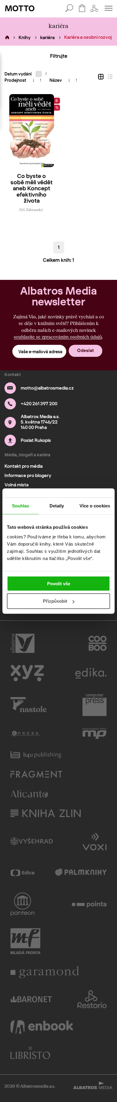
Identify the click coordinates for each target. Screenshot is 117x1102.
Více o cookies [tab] (95, 505)
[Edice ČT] (22, 872)
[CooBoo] (97, 643)
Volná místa (16, 485)
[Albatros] (22, 643)
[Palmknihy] (81, 872)
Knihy (25, 37)
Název (56, 80)
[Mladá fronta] (25, 941)
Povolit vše (58, 583)
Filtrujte (58, 56)
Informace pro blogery (27, 475)
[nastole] (28, 704)
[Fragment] (36, 774)
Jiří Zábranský (31, 209)
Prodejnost (15, 80)
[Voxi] (94, 841)
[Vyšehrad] (31, 841)
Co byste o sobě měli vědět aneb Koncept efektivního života (31, 188)
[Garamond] (45, 972)
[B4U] (35, 754)
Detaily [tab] (57, 505)
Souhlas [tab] (20, 505)
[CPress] (25, 733)
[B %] (32, 130)
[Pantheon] (22, 904)
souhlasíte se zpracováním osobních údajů (58, 336)
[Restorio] (92, 999)
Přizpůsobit (55, 601)
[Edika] (90, 673)
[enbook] (41, 1027)
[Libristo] (30, 1052)
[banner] (19, 8)
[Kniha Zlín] (45, 813)
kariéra (47, 37)
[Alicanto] (29, 794)
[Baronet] (31, 999)
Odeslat (85, 350)
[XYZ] (27, 673)
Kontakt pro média (23, 466)
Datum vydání (18, 74)
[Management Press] (94, 733)
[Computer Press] (94, 704)
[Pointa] (89, 904)
